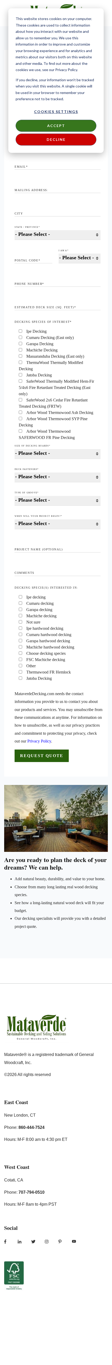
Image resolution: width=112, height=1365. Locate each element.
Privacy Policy (39, 741)
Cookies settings (56, 111)
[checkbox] (58, 384)
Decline (56, 139)
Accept (56, 125)
